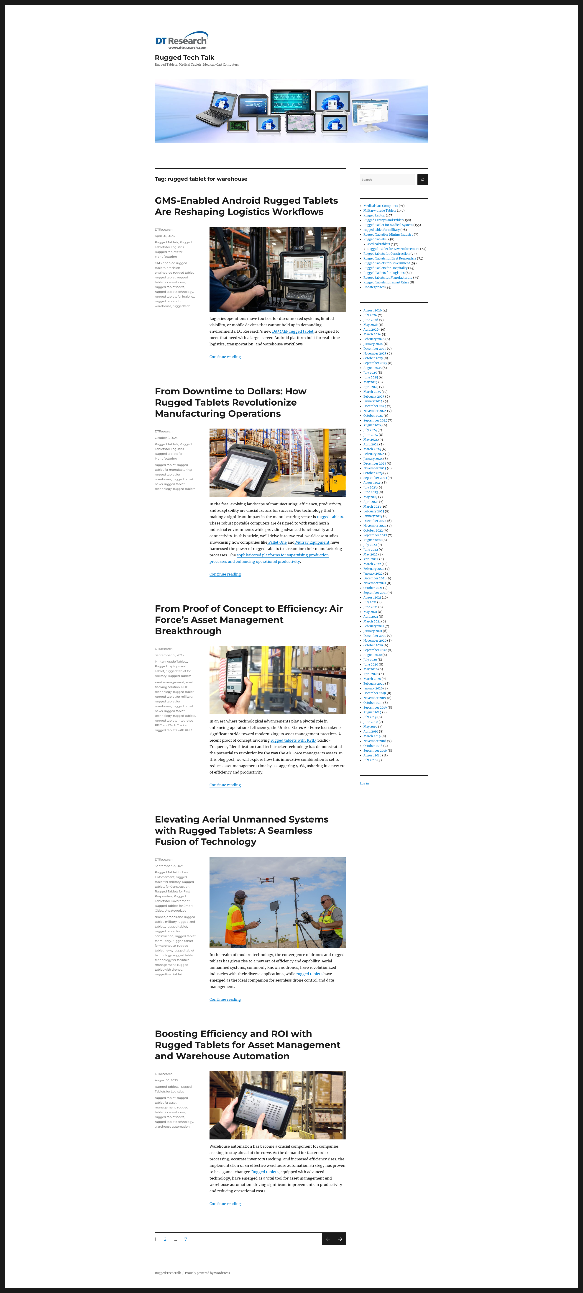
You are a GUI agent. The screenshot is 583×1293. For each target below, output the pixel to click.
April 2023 (370, 502)
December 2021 (374, 578)
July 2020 (370, 660)
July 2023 (370, 487)
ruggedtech (181, 306)
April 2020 (370, 674)
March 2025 (372, 392)
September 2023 (375, 478)
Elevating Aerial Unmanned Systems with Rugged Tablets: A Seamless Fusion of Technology (242, 830)
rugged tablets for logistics (174, 296)
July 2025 (370, 373)
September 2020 (375, 650)
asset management (169, 682)
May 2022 (370, 554)
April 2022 (370, 559)
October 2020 (373, 645)
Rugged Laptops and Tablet (383, 220)
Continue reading (225, 357)
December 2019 (374, 693)
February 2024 (373, 454)
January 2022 (373, 574)
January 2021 (372, 631)
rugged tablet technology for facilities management (174, 960)
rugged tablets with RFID (293, 740)
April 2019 (370, 731)
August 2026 (372, 310)
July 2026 (370, 315)
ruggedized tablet (168, 974)
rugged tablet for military (173, 696)
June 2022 (370, 550)
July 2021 (369, 602)
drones (160, 917)
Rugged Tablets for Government (386, 263)
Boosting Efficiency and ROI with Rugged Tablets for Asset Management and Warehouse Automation (247, 1045)
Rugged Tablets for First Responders (389, 258)
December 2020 (374, 636)
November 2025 (374, 353)
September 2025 (375, 363)
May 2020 (370, 669)
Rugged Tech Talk (184, 57)
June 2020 (370, 664)
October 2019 (373, 703)
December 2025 (374, 349)
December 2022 (374, 521)
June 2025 (370, 377)
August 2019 (372, 712)
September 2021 (375, 593)
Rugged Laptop (374, 215)
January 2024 (373, 459)
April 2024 (370, 444)
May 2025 (370, 382)
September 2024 (375, 420)
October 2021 (372, 588)
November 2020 (374, 641)
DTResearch (164, 229)
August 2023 (372, 483)
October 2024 (373, 416)
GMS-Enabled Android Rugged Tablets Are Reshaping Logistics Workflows (246, 206)
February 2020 (373, 684)
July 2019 (370, 717)
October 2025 (373, 358)
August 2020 (372, 655)
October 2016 (373, 746)
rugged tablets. (330, 516)
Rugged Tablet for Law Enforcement (393, 249)
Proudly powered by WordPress (207, 1273)
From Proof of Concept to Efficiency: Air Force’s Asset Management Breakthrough (249, 619)
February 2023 (373, 511)
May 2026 (370, 325)
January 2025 (373, 401)
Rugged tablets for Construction (386, 254)
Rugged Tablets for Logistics (384, 273)
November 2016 (374, 741)
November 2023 (374, 468)
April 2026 (371, 330)
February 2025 (373, 396)
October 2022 (373, 530)
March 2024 (372, 449)
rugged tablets (184, 489)
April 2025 (370, 387)
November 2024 (374, 411)
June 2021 (370, 607)
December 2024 (374, 406)
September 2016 (375, 751)
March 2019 (372, 736)
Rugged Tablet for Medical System (388, 225)
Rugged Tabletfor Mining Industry (388, 234)
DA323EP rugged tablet (293, 331)
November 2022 (374, 526)
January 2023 (372, 516)
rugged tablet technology (174, 291)
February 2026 (374, 339)
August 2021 (372, 597)
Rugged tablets (265, 1172)
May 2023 (370, 497)
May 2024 (370, 440)
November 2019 (374, 698)
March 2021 (372, 621)
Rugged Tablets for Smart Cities (386, 282)
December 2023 (374, 463)
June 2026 (370, 320)
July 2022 (370, 545)
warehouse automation (172, 1126)
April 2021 (370, 617)
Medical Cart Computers (380, 206)
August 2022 (372, 540)
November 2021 (374, 583)
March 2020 (372, 679)
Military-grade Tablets (171, 661)
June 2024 (370, 435)
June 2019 (370, 722)
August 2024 (372, 425)
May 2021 (370, 612)
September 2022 (375, 535)
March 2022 (372, 564)
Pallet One (277, 542)
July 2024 (370, 430)
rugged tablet (165, 277)
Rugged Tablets (166, 242)
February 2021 (373, 626)
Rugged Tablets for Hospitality (385, 268)
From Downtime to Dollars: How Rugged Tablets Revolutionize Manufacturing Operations (231, 402)
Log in (364, 783)
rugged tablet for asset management (171, 1102)
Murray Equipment (312, 542)
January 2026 (373, 344)
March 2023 (372, 507)
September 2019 (375, 707)
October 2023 (373, 473)
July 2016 (370, 760)
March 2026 (372, 334)
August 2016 (372, 755)
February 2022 (373, 569)
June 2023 (370, 492)
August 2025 (372, 368)
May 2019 (370, 727)
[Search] (422, 179)
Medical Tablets (378, 244)
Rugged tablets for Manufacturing (387, 278)
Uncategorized (175, 910)
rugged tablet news (169, 287)
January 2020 (373, 688)
